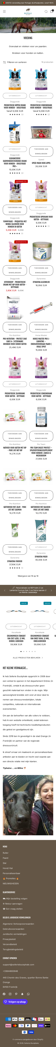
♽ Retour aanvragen (12, 903)
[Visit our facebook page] (4, 994)
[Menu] (4, 11)
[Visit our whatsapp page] (28, 994)
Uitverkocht (15, 96)
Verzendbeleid (10, 944)
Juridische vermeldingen (15, 934)
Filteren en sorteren (17, 62)
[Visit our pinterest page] (16, 994)
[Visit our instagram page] (10, 994)
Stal (4, 863)
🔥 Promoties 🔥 (11, 878)
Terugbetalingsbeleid (13, 949)
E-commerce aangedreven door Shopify (28, 1039)
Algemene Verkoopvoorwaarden (18, 924)
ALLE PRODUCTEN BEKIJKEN (26, 658)
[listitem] (28, 590)
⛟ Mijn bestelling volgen (15, 898)
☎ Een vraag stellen (13, 909)
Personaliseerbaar (11, 873)
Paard (5, 858)
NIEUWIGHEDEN (11, 883)
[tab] (23, 651)
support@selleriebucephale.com (18, 964)
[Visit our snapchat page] (22, 994)
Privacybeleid (9, 939)
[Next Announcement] (51, 590)
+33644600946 (10, 971)
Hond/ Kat (8, 868)
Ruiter (5, 853)
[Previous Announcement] (5, 590)
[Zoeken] (46, 11)
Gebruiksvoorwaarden (13, 929)
